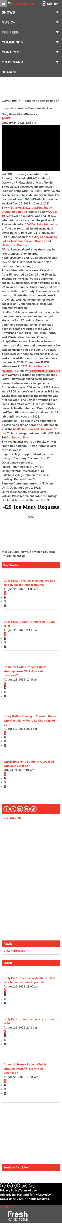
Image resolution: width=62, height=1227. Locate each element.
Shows (8, 12)
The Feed (10, 32)
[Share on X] (5, 118)
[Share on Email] (8, 118)
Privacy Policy (9, 1190)
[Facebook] (6, 809)
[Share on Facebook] (3, 118)
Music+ (8, 22)
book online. (20, 437)
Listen (53, 3)
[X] (13, 809)
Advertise (44, 1194)
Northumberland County (28, 241)
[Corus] (0, 1203)
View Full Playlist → (17, 950)
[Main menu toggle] (3, 3)
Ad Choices (8, 1207)
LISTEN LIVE (12, 817)
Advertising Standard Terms (19, 1194)
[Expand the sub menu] (57, 12)
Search (9, 72)
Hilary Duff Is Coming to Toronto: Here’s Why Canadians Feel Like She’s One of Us (30, 720)
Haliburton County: (15, 245)
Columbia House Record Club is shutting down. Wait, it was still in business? (25, 671)
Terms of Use (28, 1190)
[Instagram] (20, 809)
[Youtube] (27, 809)
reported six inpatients (44, 370)
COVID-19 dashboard (39, 224)
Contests (11, 52)
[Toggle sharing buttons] (5, 593)
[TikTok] (33, 809)
